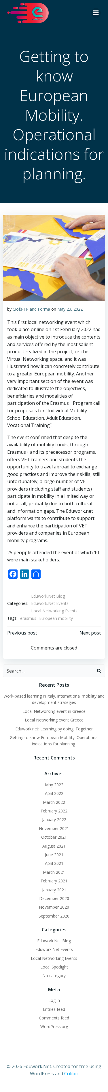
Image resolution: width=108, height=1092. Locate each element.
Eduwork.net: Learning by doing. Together (54, 729)
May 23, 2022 (70, 309)
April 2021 (54, 863)
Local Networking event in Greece (54, 711)
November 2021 (54, 828)
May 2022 (54, 784)
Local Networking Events (54, 611)
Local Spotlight (54, 967)
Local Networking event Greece (54, 720)
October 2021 (54, 837)
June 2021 (54, 854)
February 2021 (54, 881)
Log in (54, 1000)
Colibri (71, 1073)
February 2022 (54, 811)
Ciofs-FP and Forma (31, 309)
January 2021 (54, 889)
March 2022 (54, 802)
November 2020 (54, 907)
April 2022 (54, 793)
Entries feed (54, 1009)
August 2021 (54, 846)
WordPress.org (54, 1026)
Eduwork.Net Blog (48, 596)
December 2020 (54, 898)
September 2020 (54, 916)
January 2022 (54, 819)
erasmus (28, 618)
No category (54, 975)
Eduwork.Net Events (50, 603)
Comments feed (54, 1018)
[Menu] (96, 13)
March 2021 (54, 872)
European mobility (56, 618)
